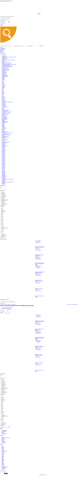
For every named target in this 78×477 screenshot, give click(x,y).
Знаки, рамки (4, 61)
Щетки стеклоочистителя (5, 69)
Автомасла (3, 70)
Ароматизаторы (4, 57)
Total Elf (3, 464)
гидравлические (4, 71)
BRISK (3, 82)
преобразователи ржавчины (6, 113)
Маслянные (3, 167)
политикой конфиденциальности (43, 474)
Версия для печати (75, 304)
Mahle (3, 162)
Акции (3, 432)
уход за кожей (4, 116)
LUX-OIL (3, 158)
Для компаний (2, 48)
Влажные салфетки (4, 58)
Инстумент (3, 441)
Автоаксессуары (4, 56)
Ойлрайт (3, 97)
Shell (2, 92)
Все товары (3, 55)
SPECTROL (3, 173)
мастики (3, 108)
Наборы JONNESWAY (5, 121)
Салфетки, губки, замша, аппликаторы (7, 65)
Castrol (3, 85)
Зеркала (3, 60)
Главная (1, 47)
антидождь (3, 103)
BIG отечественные (5, 145)
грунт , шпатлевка (4, 106)
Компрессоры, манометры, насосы (7, 63)
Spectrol (3, 463)
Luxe (2, 454)
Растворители (4, 137)
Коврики (3, 62)
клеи (2, 107)
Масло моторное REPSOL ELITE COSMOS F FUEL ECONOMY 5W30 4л (39, 264)
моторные (3, 73)
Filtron (3, 148)
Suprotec (3, 129)
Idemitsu (3, 460)
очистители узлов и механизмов (6, 112)
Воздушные (3, 143)
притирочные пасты (5, 114)
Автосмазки (3, 84)
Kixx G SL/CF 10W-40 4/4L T (39, 288)
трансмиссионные (13, 304)
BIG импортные (4, 142)
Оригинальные (4, 467)
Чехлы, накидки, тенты (5, 68)
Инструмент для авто (5, 118)
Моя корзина (39, 13)
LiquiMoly (3, 87)
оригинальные (4, 74)
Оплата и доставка (4, 430)
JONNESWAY (4, 119)
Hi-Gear (3, 86)
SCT (2, 80)
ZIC (2, 95)
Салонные (3, 150)
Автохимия (3, 99)
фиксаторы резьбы (4, 117)
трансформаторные (4, 76)
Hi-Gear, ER (3, 127)
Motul (3, 90)
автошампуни (4, 101)
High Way (3, 451)
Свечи (3, 440)
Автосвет (3, 77)
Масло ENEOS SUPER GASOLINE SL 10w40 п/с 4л (39, 280)
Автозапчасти (2, 50)
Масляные (3, 153)
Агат (2, 96)
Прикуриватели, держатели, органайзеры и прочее (9, 64)
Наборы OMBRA (4, 122)
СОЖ (3, 138)
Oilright (3, 459)
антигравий (3, 102)
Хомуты (3, 124)
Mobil (3, 89)
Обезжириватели (4, 136)
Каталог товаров (2, 49)
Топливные (3, 147)
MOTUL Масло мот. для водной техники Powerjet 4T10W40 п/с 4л (39, 247)
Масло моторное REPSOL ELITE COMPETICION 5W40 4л (39, 272)
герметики (3, 105)
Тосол (3, 140)
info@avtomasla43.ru (3, 20)
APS (2, 81)
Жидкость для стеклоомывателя (6, 134)
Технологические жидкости (6, 437)
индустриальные (4, 72)
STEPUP (3, 93)
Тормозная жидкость (5, 139)
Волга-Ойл (3, 466)
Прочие (3, 98)
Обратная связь (2, 52)
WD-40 (3, 100)
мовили (3, 109)
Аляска (3, 130)
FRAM (3, 449)
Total (2, 94)
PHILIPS (3, 79)
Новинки (3, 125)
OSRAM (3, 78)
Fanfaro (3, 448)
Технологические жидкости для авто (7, 132)
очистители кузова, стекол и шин (6, 110)
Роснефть (3, 468)
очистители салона (4, 111)
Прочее (3, 123)
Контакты (1, 51)
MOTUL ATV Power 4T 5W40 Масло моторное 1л (39, 255)
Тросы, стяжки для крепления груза (7, 66)
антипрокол (3, 104)
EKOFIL (3, 447)
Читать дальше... (2, 303)
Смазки (3, 438)
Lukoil (3, 88)
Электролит (3, 141)
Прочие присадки (4, 131)
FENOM (3, 126)
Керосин (3, 135)
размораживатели (4, 115)
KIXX (3, 452)
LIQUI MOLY (4, 128)
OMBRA (3, 120)
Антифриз (3, 133)
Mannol (3, 456)
